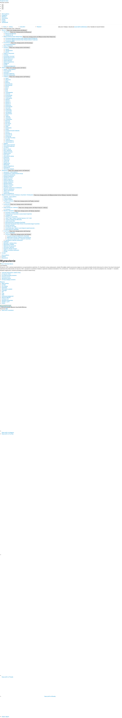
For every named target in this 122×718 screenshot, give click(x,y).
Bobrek (7, 87)
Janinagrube (8, 112)
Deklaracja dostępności (9, 66)
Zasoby (7, 49)
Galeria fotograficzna (9, 62)
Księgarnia (4, 15)
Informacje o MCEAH (9, 247)
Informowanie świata (9, 156)
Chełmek (7, 94)
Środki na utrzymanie (9, 53)
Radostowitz (8, 128)
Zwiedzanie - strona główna (10, 172)
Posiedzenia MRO (9, 41)
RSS (3, 295)
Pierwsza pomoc (6, 277)
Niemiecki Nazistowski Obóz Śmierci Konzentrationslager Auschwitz (22, 224)
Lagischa (7, 116)
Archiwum (6, 47)
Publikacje (6, 241)
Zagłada (6, 143)
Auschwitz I (6, 72)
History (5, 27)
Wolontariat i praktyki (9, 244)
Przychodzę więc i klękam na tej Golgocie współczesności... (20, 228)
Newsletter (4, 287)
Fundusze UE (5, 299)
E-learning (6, 231)
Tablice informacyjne (9, 190)
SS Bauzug (8, 136)
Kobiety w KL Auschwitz (11, 217)
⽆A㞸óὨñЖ (5, 22)
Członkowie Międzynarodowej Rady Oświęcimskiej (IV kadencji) (21, 40)
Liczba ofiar (6, 160)
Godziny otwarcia (8, 179)
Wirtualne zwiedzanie (9, 189)
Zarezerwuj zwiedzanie (9, 175)
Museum (39, 27)
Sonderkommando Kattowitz (12, 130)
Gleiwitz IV (8, 104)
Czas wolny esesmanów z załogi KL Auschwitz (19, 239)
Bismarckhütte (8, 84)
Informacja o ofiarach (9, 169)
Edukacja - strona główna (10, 196)
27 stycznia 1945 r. (6, 274)
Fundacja (6, 55)
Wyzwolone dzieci (6, 278)
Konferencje (7, 204)
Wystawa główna (8, 183)
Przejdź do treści (4, 1)
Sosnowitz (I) (8, 133)
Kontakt (5, 64)
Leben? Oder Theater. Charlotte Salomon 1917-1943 (18, 218)
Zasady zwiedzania (8, 182)
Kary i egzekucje (8, 150)
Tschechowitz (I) (9, 140)
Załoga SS (6, 162)
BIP (3, 292)
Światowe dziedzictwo (7, 300)
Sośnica (7, 132)
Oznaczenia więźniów (9, 146)
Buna (6, 91)
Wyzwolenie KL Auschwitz (12, 229)
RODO (3, 303)
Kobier (7, 115)
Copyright (4, 290)
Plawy (6, 126)
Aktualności (7, 32)
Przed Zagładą (7, 71)
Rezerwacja (5, 18)
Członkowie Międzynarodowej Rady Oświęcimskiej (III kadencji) (21, 38)
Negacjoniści (7, 163)
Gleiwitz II (7, 101)
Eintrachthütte (8, 95)
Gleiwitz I (7, 99)
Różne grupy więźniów (9, 145)
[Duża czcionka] (3, 11)
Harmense (8, 108)
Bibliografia (6, 164)
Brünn (6, 88)
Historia (4, 67)
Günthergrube (8, 106)
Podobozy (6, 76)
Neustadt (7, 125)
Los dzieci (6, 147)
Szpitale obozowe (8, 152)
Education (22, 27)
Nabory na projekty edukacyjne (11, 250)
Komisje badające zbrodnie (8, 279)
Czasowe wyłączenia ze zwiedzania (13, 187)
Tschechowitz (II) (9, 142)
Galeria (7, 52)
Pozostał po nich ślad (10, 226)
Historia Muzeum (8, 60)
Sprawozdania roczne (9, 57)
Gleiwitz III (7, 102)
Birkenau (7, 82)
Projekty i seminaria (9, 201)
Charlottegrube (9, 92)
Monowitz (7, 122)
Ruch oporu (6, 155)
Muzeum (4, 30)
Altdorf (7, 78)
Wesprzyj (4, 16)
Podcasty (7, 234)
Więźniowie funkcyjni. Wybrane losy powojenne (19, 237)
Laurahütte (8, 118)
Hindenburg (8, 109)
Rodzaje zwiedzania (9, 176)
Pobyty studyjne (8, 198)
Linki (3, 293)
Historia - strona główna (9, 69)
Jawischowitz (8, 113)
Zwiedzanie (5, 170)
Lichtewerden (8, 119)
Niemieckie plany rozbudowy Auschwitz (15, 222)
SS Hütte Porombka (10, 138)
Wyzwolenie (7, 159)
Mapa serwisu (5, 283)
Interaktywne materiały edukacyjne (14, 240)
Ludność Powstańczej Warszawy (13, 219)
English (4, 21)
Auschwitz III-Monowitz (9, 75)
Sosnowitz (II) (8, 135)
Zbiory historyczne (8, 46)
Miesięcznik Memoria (10, 33)
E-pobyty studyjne (8, 199)
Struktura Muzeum (8, 59)
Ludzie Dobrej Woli (10, 221)
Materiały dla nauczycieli (10, 246)
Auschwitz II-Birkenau (9, 73)
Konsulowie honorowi (9, 56)
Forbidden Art (8, 215)
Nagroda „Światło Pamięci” (10, 249)
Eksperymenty (7, 153)
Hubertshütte (8, 111)
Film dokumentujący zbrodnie (9, 275)
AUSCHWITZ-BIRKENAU (80, 27)
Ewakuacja (6, 157)
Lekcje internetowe (10, 233)
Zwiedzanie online (8, 178)
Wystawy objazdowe (9, 210)
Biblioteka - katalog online (10, 243)
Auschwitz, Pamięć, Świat (11, 212)
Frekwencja (6, 192)
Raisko (7, 129)
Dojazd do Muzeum (8, 180)
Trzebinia (7, 139)
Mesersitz (7, 121)
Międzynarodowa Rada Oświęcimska (13, 36)
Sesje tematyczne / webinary (11, 207)
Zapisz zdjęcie (5, 716)
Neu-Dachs (8, 123)
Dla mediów (5, 286)
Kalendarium (7, 167)
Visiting (11, 27)
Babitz (6, 81)
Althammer (8, 79)
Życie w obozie (7, 149)
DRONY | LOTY (6, 302)
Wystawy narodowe (8, 185)
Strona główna (5, 14)
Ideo (7, 309)
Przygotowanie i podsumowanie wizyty (13, 173)
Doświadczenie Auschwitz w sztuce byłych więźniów (18, 214)
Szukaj (3, 19)
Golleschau (8, 105)
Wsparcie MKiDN (6, 297)
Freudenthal (8, 96)
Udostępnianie (9, 50)
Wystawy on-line (8, 186)
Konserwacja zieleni (10, 44)
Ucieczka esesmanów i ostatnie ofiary (11, 272)
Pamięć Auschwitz (10, 225)
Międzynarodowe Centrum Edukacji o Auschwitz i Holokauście (17, 195)
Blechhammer (8, 85)
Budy (6, 89)
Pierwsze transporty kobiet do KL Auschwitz (18, 236)
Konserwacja (7, 42)
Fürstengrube (8, 98)
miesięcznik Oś (9, 35)
